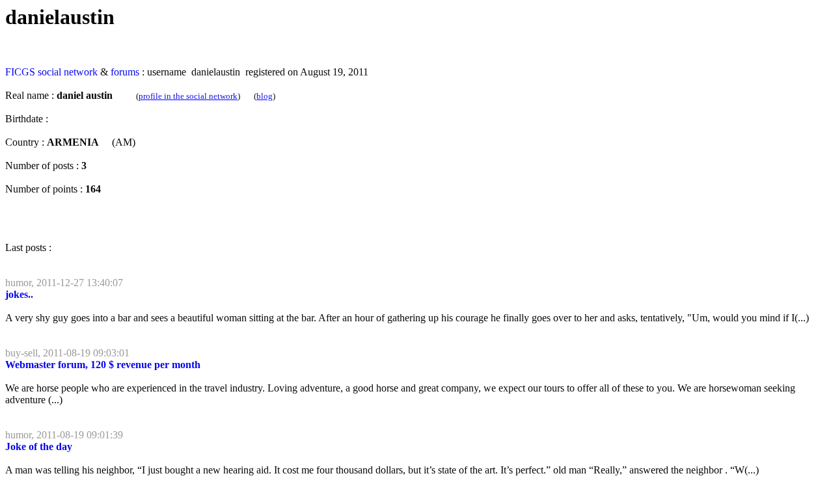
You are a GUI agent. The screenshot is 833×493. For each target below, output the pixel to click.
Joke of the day (38, 446)
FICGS (20, 71)
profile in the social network (188, 96)
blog (264, 96)
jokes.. (19, 294)
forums (125, 71)
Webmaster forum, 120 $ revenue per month (102, 364)
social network (68, 71)
